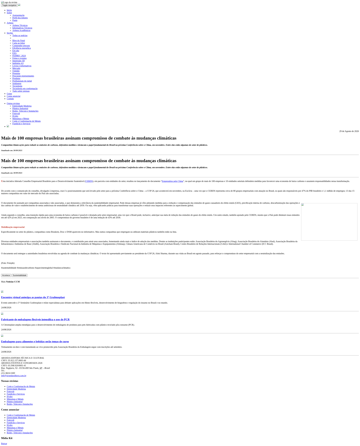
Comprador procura (21, 45)
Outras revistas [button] (13, 103)
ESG (14, 53)
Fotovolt (16, 113)
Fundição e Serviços (21, 123)
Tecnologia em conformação (25, 88)
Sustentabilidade (19, 275)
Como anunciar (13, 96)
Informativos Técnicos (22, 28)
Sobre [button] (9, 13)
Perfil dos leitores (20, 18)
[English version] (8, 126)
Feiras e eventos (19, 58)
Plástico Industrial (20, 108)
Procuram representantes (23, 76)
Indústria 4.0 (17, 63)
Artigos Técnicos (20, 25)
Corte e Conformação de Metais (26, 121)
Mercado (16, 68)
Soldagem (16, 83)
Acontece (6, 275)
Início (9, 10)
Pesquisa (16, 73)
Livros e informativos (21, 66)
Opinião (16, 71)
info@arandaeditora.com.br (13, 375)
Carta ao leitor (18, 43)
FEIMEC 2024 (19, 55)
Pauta (14, 20)
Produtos (16, 78)
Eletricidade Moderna (22, 106)
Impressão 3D (18, 61)
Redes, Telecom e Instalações (25, 111)
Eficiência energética (21, 48)
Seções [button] (10, 33)
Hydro (15, 116)
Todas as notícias (19, 35)
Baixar (4, 443)
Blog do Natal (18, 40)
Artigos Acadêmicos (21, 30)
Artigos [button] (10, 23)
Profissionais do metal (22, 81)
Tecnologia (17, 86)
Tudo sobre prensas (21, 91)
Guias (9, 93)
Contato (10, 98)
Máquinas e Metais (20, 118)
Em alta (15, 50)
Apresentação (18, 15)
